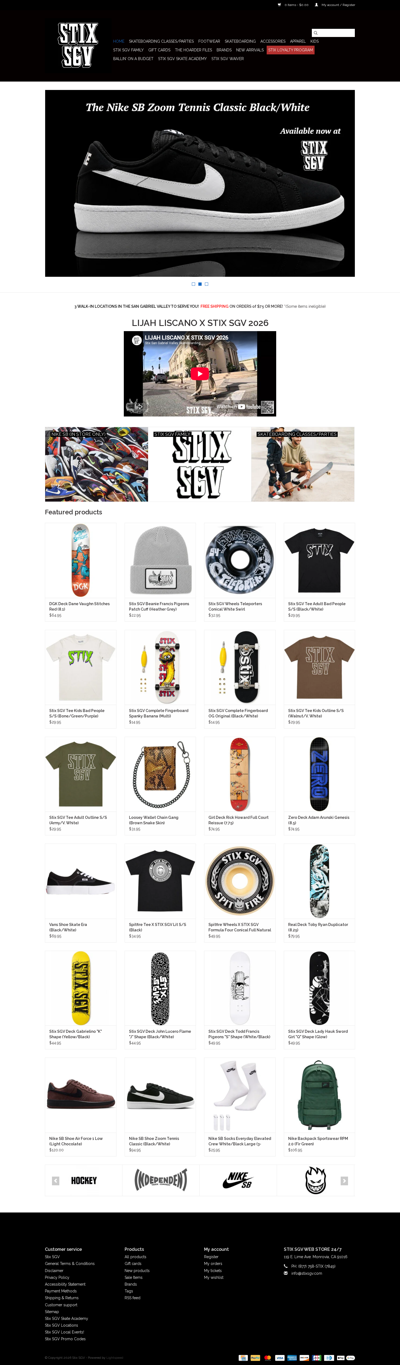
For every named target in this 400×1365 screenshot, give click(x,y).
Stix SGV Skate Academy (182, 59)
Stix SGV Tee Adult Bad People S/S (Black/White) (317, 606)
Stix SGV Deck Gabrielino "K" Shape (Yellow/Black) (75, 1034)
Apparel (298, 41)
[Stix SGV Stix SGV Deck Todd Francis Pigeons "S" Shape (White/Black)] (240, 988)
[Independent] (83, 1180)
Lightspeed (114, 1358)
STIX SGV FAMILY (128, 50)
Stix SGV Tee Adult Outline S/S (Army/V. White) (78, 820)
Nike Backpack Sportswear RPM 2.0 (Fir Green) (318, 1141)
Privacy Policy (57, 1277)
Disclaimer (54, 1270)
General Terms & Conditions (70, 1263)
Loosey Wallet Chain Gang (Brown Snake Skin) (154, 820)
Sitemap (52, 1312)
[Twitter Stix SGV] (190, 1225)
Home (118, 41)
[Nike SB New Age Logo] (200, 183)
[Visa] (279, 1358)
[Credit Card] (243, 1358)
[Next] (344, 1181)
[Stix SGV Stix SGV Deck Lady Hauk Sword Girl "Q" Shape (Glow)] (319, 988)
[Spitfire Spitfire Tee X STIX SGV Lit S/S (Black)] (160, 881)
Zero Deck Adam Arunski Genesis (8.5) (318, 820)
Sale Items (134, 1277)
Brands (224, 50)
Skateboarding (240, 41)
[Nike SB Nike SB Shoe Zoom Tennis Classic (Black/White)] (160, 1095)
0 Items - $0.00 (296, 5)
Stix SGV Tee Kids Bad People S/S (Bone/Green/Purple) (76, 713)
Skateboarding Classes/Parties (161, 41)
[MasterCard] (267, 1358)
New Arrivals (250, 50)
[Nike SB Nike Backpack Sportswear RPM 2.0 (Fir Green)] (319, 1095)
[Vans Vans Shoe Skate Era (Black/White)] (80, 881)
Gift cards (159, 50)
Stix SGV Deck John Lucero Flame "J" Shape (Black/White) (160, 1034)
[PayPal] (255, 1358)
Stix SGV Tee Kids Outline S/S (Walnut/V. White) (316, 713)
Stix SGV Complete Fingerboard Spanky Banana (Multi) (158, 713)
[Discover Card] (304, 1358)
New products (137, 1270)
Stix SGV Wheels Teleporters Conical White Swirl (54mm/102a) (235, 607)
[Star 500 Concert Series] (315, 1180)
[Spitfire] (238, 1180)
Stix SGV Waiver (227, 59)
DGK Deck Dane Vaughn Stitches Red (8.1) (79, 606)
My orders (213, 1263)
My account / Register (338, 5)
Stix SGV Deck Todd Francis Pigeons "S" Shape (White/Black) (239, 1034)
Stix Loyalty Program (290, 50)
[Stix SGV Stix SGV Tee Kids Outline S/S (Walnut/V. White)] (319, 667)
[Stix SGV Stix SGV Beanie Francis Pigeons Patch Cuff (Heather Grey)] (160, 560)
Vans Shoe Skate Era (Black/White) (68, 927)
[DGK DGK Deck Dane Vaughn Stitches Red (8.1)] (80, 560)
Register (211, 1257)
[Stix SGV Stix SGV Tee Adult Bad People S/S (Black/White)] (319, 560)
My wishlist (213, 1277)
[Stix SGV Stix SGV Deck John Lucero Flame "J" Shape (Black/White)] (160, 988)
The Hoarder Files (193, 50)
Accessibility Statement (65, 1284)
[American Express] (291, 1358)
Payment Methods (61, 1291)
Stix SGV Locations (61, 1325)
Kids (314, 41)
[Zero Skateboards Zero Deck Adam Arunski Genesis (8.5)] (319, 774)
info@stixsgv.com (306, 1273)
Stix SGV (52, 1257)
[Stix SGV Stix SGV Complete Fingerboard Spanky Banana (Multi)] (160, 667)
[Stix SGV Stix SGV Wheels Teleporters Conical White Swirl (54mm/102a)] (240, 560)
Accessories (272, 41)
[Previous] (55, 1181)
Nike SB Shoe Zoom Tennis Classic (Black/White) (154, 1141)
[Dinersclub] (328, 1358)
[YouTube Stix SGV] (200, 1225)
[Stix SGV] (78, 45)
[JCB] (316, 1358)
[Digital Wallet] (345, 1358)
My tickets (213, 1270)
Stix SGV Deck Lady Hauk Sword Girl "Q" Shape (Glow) (318, 1034)
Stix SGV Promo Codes (65, 1339)
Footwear (209, 41)
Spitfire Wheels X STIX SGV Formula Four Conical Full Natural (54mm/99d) (239, 927)
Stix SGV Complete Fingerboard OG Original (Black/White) (238, 713)
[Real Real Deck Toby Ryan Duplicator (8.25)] (319, 881)
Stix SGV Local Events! (64, 1332)
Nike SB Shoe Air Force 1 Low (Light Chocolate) (76, 1141)
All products (135, 1257)
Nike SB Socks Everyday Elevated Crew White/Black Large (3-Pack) (239, 1141)
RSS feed (132, 1298)
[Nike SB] (160, 1180)
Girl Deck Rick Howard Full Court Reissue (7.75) (238, 820)
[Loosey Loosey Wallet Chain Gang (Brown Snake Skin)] (160, 774)
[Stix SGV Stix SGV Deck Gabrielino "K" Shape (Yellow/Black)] (80, 988)
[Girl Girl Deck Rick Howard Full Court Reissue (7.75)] (240, 774)
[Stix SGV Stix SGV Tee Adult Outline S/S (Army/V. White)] (80, 774)
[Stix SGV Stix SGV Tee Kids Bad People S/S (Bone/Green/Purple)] (80, 667)
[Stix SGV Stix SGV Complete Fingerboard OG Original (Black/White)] (240, 667)
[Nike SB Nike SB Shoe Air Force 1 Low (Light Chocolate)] (80, 1095)
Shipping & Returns (62, 1298)
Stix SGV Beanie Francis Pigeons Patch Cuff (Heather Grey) (159, 606)
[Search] (316, 33)
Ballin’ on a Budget (133, 59)
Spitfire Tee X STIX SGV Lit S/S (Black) (157, 927)
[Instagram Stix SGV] (209, 1225)
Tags (129, 1291)
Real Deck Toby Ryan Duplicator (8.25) (318, 927)
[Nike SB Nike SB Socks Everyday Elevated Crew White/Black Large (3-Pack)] (240, 1095)
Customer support (61, 1305)
